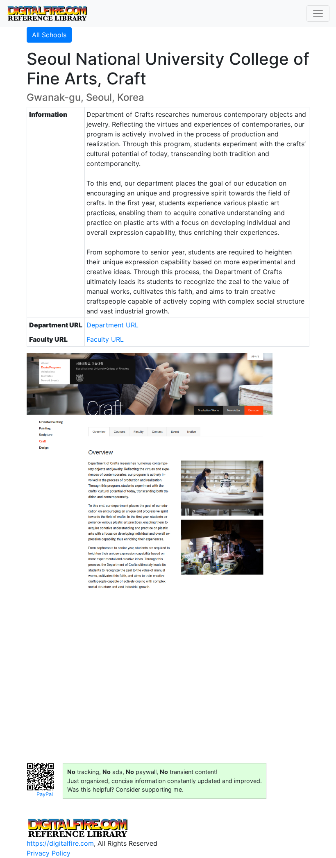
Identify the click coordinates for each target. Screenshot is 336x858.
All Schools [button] (49, 35)
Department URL (112, 325)
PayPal (44, 794)
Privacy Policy (48, 853)
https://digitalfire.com (60, 843)
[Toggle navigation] (317, 13)
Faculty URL (105, 339)
